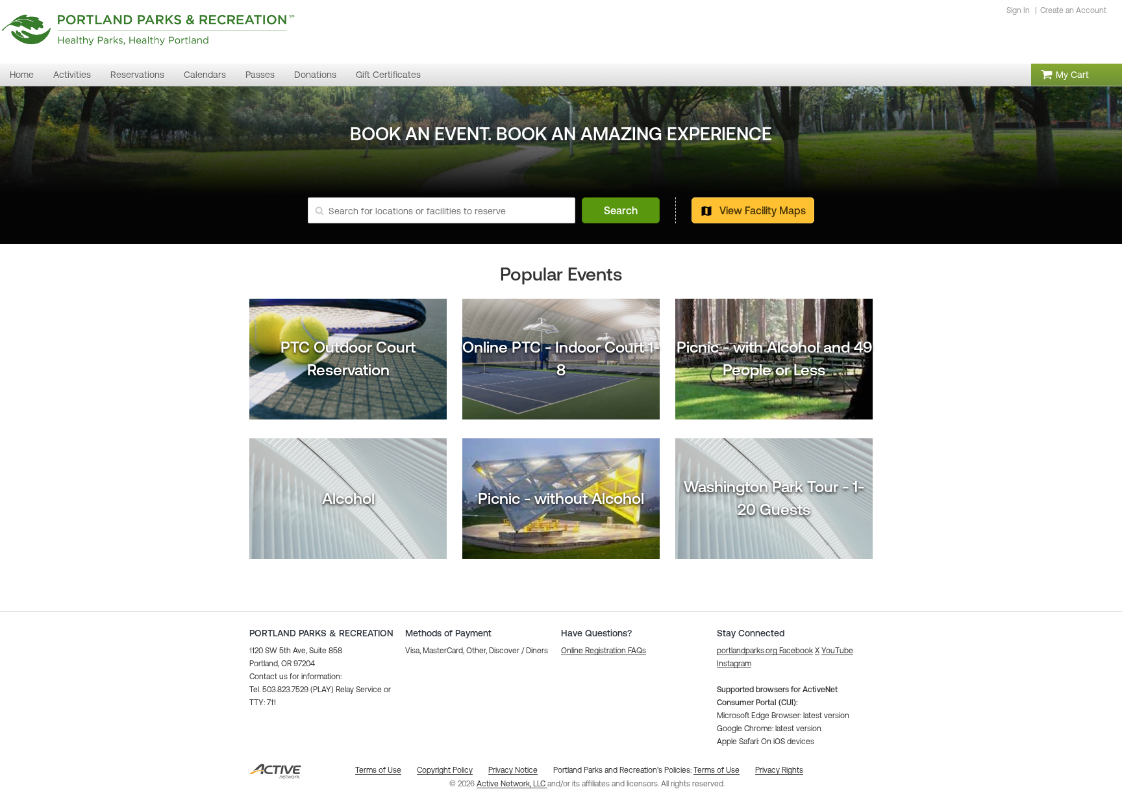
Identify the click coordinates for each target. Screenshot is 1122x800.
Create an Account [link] (1073, 10)
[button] (603, 650)
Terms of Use (716, 770)
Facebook (796, 650)
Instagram (734, 663)
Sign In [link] (1018, 10)
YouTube (837, 650)
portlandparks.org (747, 650)
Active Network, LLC (512, 783)
